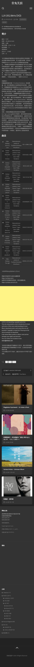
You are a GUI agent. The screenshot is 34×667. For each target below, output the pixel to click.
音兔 (16, 19)
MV (4, 625)
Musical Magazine (7, 621)
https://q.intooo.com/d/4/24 (9, 282)
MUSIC (4, 22)
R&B (7, 616)
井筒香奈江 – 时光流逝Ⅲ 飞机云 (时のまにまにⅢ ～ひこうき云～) (16, 438)
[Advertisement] (17, 303)
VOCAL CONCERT (9, 630)
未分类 (5, 633)
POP (6, 611)
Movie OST (8, 608)
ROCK (7, 618)
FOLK (6, 600)
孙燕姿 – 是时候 (8, 499)
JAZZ (7, 613)
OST (6, 603)
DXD (10, 362)
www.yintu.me (6, 517)
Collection (5, 592)
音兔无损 (17, 3)
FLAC (14, 362)
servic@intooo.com (7, 340)
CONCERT (7, 627)
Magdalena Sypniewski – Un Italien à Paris (16, 407)
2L (6, 362)
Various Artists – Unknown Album (13, 469)
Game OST (8, 605)
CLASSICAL (23, 19)
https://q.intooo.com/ (8, 278)
